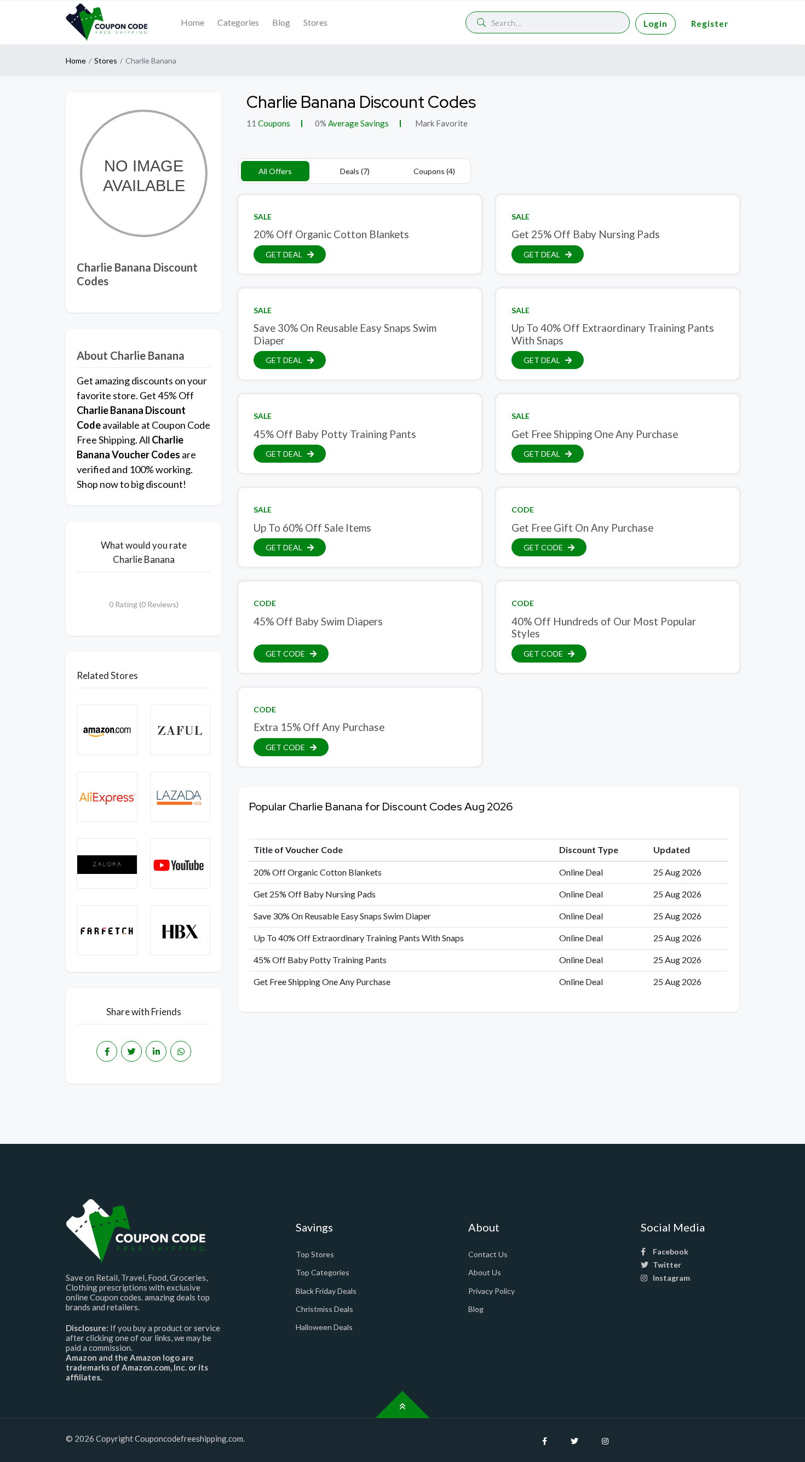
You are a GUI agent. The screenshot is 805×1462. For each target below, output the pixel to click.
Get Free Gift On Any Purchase (582, 527)
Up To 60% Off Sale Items (312, 527)
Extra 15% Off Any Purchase (319, 727)
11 (251, 123)
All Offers (275, 171)
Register (709, 23)
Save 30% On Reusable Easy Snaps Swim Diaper (345, 334)
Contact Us (488, 1254)
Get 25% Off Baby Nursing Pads (585, 234)
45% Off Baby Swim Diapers (318, 621)
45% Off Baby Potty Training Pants (335, 434)
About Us (484, 1272)
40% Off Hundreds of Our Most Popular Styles (603, 627)
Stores (315, 22)
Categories (238, 22)
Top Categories (322, 1272)
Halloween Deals (324, 1327)
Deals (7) (355, 171)
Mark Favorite (440, 123)
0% (320, 123)
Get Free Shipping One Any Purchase (594, 434)
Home (192, 22)
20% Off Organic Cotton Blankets (331, 234)
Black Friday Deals (326, 1291)
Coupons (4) (434, 171)
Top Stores (315, 1254)
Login (655, 23)
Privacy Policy (491, 1291)
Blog (281, 22)
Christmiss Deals (324, 1309)
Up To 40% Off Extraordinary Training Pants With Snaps (612, 334)
